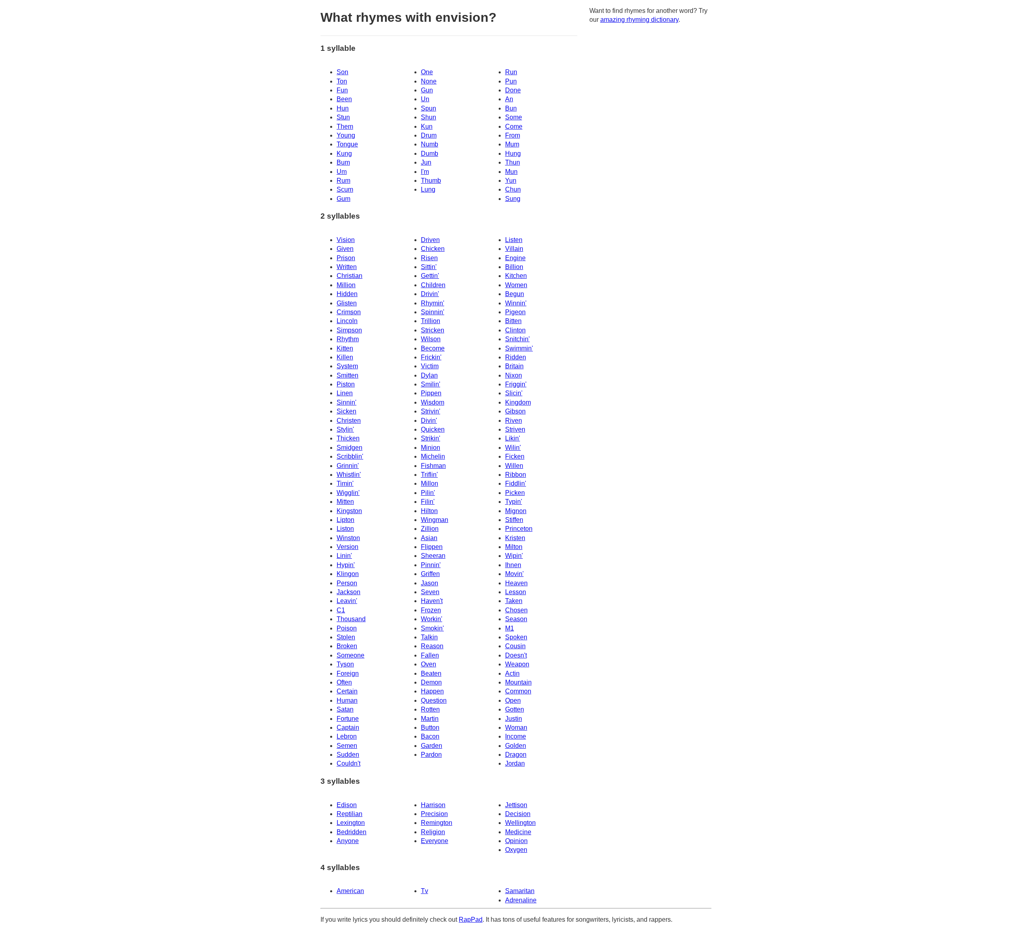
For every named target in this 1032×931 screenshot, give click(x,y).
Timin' (345, 483)
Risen (429, 258)
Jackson (348, 592)
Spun (428, 108)
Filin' (428, 501)
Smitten (347, 375)
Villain (514, 248)
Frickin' (431, 357)
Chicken (433, 248)
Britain (514, 366)
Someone (350, 655)
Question (434, 700)
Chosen (516, 610)
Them (345, 126)
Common (518, 691)
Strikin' (430, 438)
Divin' (429, 420)
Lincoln (347, 320)
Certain (347, 691)
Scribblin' (350, 456)
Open (513, 700)
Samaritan (520, 890)
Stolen (346, 637)
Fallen (430, 655)
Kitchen (516, 275)
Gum (343, 198)
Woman (516, 727)
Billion (514, 266)
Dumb (429, 153)
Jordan (515, 763)
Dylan (429, 375)
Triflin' (429, 474)
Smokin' (432, 628)
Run (511, 72)
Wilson (431, 339)
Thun (512, 162)
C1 (341, 610)
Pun (511, 81)
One (427, 72)
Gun (427, 90)
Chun (513, 189)
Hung (513, 153)
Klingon (348, 573)
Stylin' (345, 429)
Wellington (520, 822)
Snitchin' (517, 339)
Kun (427, 126)
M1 (509, 628)
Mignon (515, 510)
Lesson (515, 592)
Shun (428, 117)
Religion (433, 832)
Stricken (432, 330)
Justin (513, 718)
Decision (518, 813)
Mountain (518, 682)
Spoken (516, 637)
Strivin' (430, 411)
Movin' (514, 573)
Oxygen (516, 849)
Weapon (517, 664)
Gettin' (430, 275)
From (512, 135)
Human (347, 700)
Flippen (432, 546)
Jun (426, 162)
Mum (512, 144)
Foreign (348, 673)
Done (513, 90)
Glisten (347, 303)
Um (342, 171)
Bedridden (351, 832)
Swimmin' (519, 348)
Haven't (432, 600)
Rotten (430, 709)
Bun (511, 108)
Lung (428, 189)
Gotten (514, 709)
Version (347, 546)
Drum (429, 135)
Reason (432, 646)
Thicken (348, 438)
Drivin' (430, 293)
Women (516, 285)
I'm (425, 171)
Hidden (347, 293)
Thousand (351, 619)
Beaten (431, 673)
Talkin (429, 637)
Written (347, 266)
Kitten (345, 348)
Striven (515, 429)
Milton (513, 546)
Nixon (513, 375)
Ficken (514, 456)
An (509, 99)
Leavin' (347, 600)
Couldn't (348, 763)
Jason (429, 583)
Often (344, 682)
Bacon (430, 736)
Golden (515, 745)
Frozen (431, 610)
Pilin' (428, 492)
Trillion (430, 320)
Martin (430, 718)
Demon (431, 682)
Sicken (346, 411)
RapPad (471, 919)
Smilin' (430, 384)
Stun (343, 117)
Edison (347, 805)
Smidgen (349, 447)
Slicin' (513, 393)
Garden (431, 745)
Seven (430, 592)
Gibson (515, 411)
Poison (347, 628)
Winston (348, 537)
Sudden (348, 754)
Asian (429, 537)
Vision (346, 239)
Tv (424, 890)
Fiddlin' (515, 483)
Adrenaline (521, 900)
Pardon (431, 754)
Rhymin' (432, 303)
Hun (343, 108)
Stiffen (514, 519)
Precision (434, 813)
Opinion (516, 840)
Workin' (431, 619)
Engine (515, 258)
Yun (510, 180)
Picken (515, 492)
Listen (513, 239)
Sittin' (429, 266)
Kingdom (518, 402)
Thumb (431, 180)
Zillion (430, 528)
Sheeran (433, 555)
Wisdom (432, 402)
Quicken (433, 429)
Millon (429, 483)
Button (430, 727)
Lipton (345, 519)
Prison (346, 258)
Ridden (515, 357)
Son (342, 72)
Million (346, 285)
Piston (346, 384)
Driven (430, 239)
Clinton (515, 330)
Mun (511, 171)
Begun (514, 293)
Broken (347, 646)
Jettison (516, 805)
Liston (345, 528)
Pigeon (515, 312)
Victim (430, 366)
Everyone (434, 840)
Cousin (515, 646)
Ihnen (513, 565)
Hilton (429, 510)
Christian (349, 275)
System (347, 366)
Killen (345, 357)
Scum (345, 189)
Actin (512, 673)
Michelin (433, 456)
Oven (428, 664)
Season (516, 619)
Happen (432, 691)
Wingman (434, 519)
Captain (348, 727)
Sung (512, 198)
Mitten (345, 501)
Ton (342, 81)
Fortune (348, 718)
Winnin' (515, 303)
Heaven (516, 583)
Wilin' (513, 447)
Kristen (515, 537)
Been (344, 99)
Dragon (515, 754)
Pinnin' (431, 565)
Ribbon (515, 474)
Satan (345, 709)
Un (425, 99)
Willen (514, 465)
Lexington (351, 822)
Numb (429, 144)
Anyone (348, 840)
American (350, 890)
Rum (343, 180)
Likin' (512, 438)
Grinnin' (348, 465)
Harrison (433, 805)
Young (346, 135)
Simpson (349, 330)
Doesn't (516, 655)
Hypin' (346, 565)
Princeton (519, 528)
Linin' (344, 555)
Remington (436, 822)
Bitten (513, 320)
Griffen (430, 573)
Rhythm (348, 339)
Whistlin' (349, 474)
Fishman (433, 465)
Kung (344, 153)
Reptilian (349, 813)
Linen (345, 393)
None (429, 81)
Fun (342, 90)
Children (433, 285)
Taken (513, 600)
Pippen (431, 393)
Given (345, 248)
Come (513, 126)
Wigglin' (348, 492)
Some (513, 117)
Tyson (345, 664)
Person (347, 583)
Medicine (518, 832)
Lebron (347, 736)
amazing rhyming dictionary (639, 19)
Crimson (349, 312)
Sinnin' (346, 402)
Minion (430, 447)
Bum (343, 162)
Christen (349, 420)
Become (433, 348)
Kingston (349, 510)
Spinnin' (432, 312)
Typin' (513, 501)
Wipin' (514, 555)
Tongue (347, 144)
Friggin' (515, 384)
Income (515, 736)
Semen (347, 745)
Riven (513, 420)
